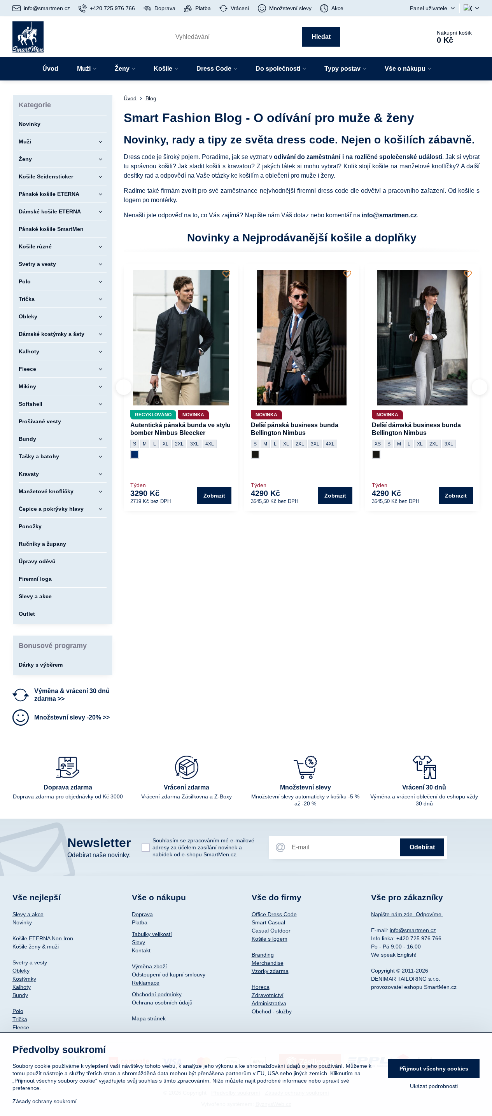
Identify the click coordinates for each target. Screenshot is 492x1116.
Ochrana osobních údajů (162, 1002)
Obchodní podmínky (157, 994)
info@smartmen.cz (389, 215)
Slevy (138, 942)
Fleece (20, 1027)
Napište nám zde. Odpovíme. (407, 914)
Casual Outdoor (271, 930)
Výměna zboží (149, 966)
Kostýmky (24, 979)
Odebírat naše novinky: (99, 855)
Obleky (21, 971)
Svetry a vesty (29, 962)
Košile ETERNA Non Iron (42, 938)
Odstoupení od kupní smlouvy (168, 974)
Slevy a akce (28, 914)
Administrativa (269, 1003)
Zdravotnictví (268, 995)
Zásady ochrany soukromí (44, 1101)
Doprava (142, 914)
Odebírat (422, 847)
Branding (263, 955)
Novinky (22, 922)
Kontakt (141, 950)
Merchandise (268, 963)
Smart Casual (268, 922)
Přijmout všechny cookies (433, 1068)
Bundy (20, 995)
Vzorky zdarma (270, 971)
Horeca (261, 987)
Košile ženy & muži (35, 946)
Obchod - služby (272, 1011)
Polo (17, 1011)
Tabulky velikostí (152, 934)
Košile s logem (269, 939)
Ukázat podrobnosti (434, 1086)
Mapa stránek (149, 1018)
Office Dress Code (274, 914)
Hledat (321, 36)
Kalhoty (21, 987)
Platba (139, 922)
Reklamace (145, 983)
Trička (19, 1019)
